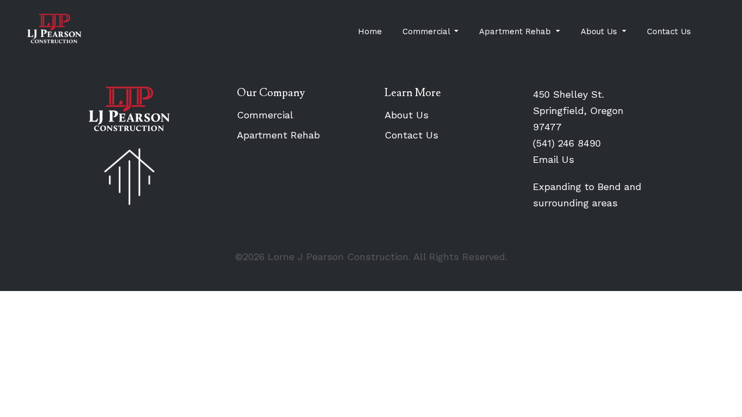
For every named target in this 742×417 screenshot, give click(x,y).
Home (370, 31)
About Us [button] (600, 31)
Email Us (553, 159)
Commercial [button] (427, 31)
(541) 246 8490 (567, 143)
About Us (407, 115)
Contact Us (669, 31)
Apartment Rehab (278, 135)
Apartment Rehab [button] (516, 31)
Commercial (265, 115)
